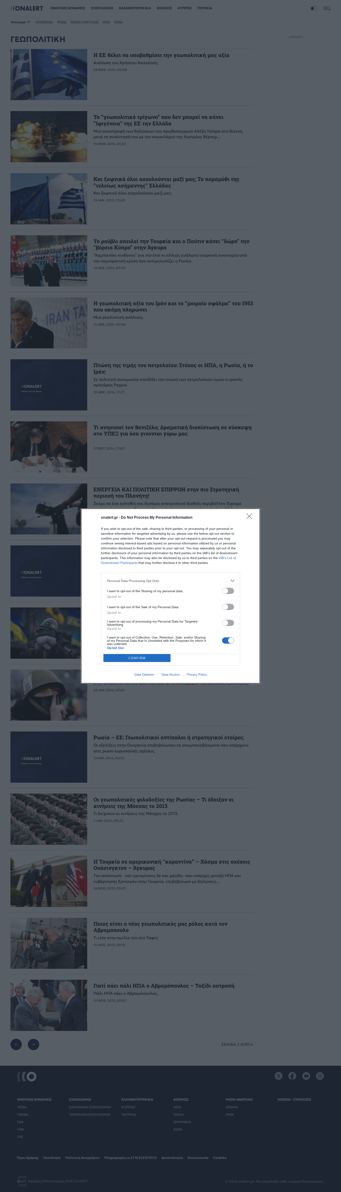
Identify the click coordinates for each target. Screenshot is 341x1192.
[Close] (250, 517)
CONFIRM (137, 658)
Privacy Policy (197, 674)
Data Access (170, 674)
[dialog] (170, 596)
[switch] (228, 591)
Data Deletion (144, 674)
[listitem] (170, 580)
